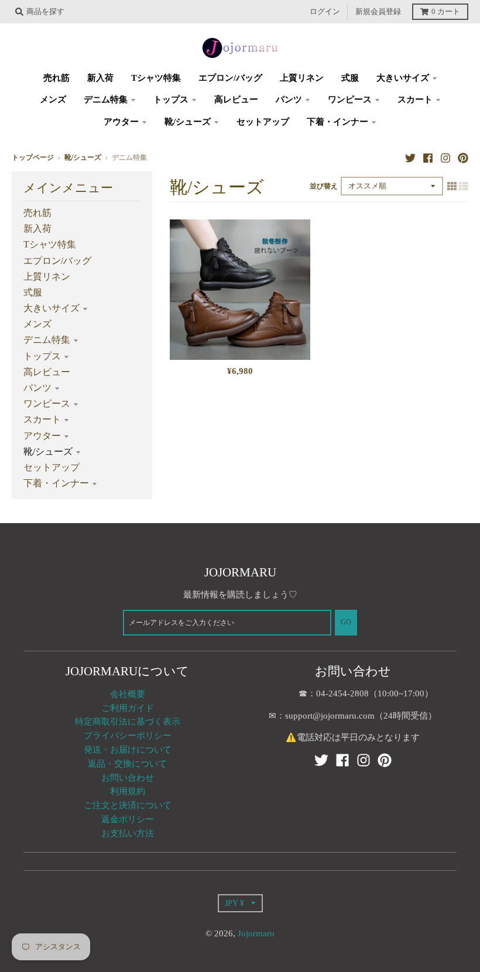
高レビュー (46, 372)
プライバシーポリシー (128, 735)
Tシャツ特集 (49, 244)
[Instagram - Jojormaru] (445, 157)
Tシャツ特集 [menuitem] (156, 78)
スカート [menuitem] (415, 99)
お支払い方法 (127, 833)
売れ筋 (37, 213)
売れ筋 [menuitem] (56, 78)
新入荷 (37, 228)
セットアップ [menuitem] (262, 121)
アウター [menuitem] (121, 121)
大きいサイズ (51, 308)
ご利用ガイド (127, 708)
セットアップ (51, 467)
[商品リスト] (463, 186)
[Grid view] (452, 186)
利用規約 (127, 791)
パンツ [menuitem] (289, 99)
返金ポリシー (127, 819)
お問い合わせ (127, 777)
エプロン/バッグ (57, 261)
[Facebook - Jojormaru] (428, 157)
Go (346, 622)
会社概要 (127, 694)
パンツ (37, 388)
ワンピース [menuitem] (350, 99)
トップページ (33, 158)
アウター (42, 436)
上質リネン (46, 276)
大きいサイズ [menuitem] (402, 78)
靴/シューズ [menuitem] (187, 121)
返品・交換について (127, 763)
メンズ (37, 324)
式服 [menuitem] (350, 78)
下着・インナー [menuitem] (337, 121)
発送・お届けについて (128, 749)
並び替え (324, 186)
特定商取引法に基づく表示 (127, 721)
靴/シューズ (82, 158)
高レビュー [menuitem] (236, 99)
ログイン (325, 12)
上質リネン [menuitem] (302, 78)
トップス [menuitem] (170, 99)
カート (445, 12)
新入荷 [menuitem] (100, 78)
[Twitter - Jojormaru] (410, 157)
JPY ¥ (234, 903)
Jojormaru (256, 933)
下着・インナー (56, 483)
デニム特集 (46, 340)
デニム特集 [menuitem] (106, 99)
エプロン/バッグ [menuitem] (230, 78)
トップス (42, 356)
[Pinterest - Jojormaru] (463, 157)
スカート (42, 419)
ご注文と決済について (128, 805)
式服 (32, 292)
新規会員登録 (378, 12)
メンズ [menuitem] (53, 99)
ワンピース (46, 403)
